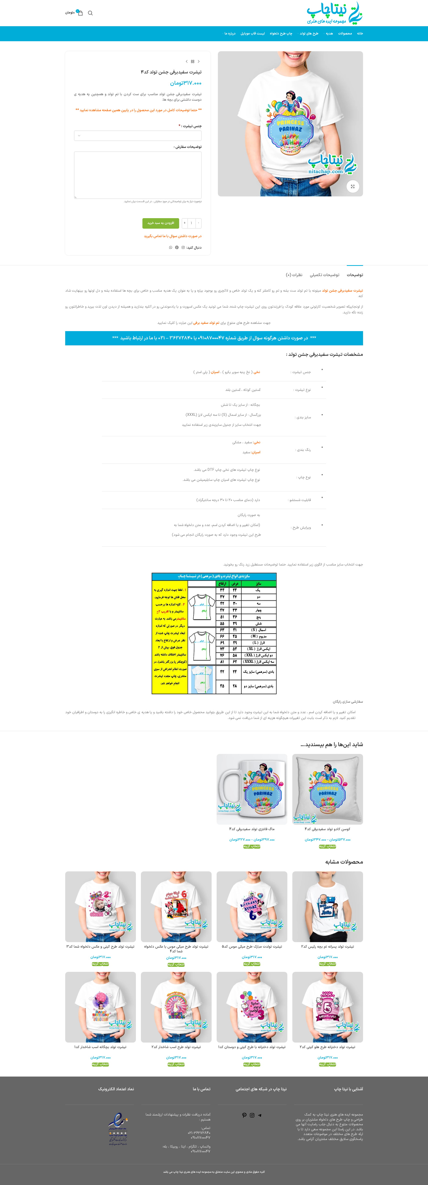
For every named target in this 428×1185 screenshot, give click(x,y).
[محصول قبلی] (199, 62)
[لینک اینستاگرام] (183, 247)
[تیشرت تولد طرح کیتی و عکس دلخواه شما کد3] (100, 906)
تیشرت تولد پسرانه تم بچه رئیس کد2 (327, 946)
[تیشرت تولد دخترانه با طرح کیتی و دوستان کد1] (252, 1007)
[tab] (355, 272)
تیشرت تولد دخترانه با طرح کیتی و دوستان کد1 (252, 1047)
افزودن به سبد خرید (160, 223)
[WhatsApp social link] (171, 247)
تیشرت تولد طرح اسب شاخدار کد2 (176, 1047)
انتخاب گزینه (327, 847)
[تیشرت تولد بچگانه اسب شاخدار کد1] (100, 1007)
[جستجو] (90, 13)
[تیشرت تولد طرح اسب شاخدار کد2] (176, 1007)
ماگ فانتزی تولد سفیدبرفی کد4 (252, 829)
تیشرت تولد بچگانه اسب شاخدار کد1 (100, 1047)
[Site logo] (335, 12)
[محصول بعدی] (187, 62)
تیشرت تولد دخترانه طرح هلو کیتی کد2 (327, 1047)
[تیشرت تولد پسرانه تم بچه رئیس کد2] (327, 906)
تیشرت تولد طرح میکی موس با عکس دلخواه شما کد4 (176, 949)
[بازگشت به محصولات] (193, 62)
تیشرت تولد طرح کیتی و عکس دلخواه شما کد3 (100, 946)
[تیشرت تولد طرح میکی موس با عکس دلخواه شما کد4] (176, 906)
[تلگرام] (260, 1117)
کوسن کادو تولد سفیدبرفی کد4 (327, 829)
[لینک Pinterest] (177, 247)
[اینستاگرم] (252, 1117)
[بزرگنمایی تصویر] (353, 186)
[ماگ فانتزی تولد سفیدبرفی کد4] (252, 789)
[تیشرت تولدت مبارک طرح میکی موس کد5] (252, 906)
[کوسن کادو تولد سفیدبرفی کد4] (327, 789)
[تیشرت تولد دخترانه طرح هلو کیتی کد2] (327, 1007)
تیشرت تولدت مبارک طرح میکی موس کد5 (252, 946)
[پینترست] (244, 1117)
